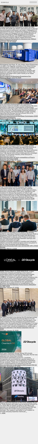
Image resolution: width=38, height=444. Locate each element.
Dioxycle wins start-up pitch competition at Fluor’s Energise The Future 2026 (17, 158)
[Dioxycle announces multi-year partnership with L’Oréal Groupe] (19, 260)
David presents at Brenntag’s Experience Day (15, 76)
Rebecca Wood (5, 78)
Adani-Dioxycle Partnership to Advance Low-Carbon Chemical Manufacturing (18, 39)
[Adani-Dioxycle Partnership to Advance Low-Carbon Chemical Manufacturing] (19, 53)
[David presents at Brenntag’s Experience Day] (19, 91)
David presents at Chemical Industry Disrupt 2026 (17, 199)
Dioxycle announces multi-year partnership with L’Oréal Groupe (19, 246)
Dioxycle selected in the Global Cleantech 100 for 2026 (17, 328)
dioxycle (3, 42)
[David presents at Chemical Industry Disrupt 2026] (19, 216)
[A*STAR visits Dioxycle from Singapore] (19, 15)
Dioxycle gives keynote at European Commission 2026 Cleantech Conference (19, 116)
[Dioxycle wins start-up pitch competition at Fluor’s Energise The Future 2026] (19, 173)
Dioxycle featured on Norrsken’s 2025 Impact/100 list (18, 365)
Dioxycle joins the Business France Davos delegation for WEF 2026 (18, 285)
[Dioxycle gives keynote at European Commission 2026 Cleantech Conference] (19, 132)
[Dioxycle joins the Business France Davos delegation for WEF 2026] (19, 302)
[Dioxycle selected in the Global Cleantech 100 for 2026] (19, 341)
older (2, 413)
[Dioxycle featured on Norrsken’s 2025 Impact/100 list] (19, 384)
